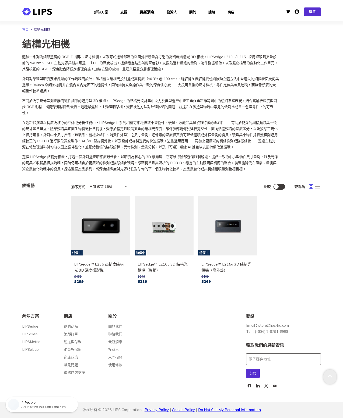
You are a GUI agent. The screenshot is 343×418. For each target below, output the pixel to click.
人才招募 (115, 357)
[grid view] (311, 186)
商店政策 (71, 357)
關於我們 (115, 326)
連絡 (211, 11)
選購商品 (71, 326)
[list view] (317, 186)
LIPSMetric (31, 342)
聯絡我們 (115, 334)
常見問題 (71, 365)
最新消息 (147, 11)
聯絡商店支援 (74, 372)
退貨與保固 (72, 349)
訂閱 (253, 373)
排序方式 (78, 187)
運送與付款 (72, 342)
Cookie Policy (183, 409)
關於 (192, 11)
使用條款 (115, 365)
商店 (231, 11)
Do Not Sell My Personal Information (229, 409)
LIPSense (30, 334)
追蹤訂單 (71, 334)
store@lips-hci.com (273, 325)
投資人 (172, 11)
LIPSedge (30, 326)
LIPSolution (31, 349)
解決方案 (101, 11)
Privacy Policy (157, 409)
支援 (123, 11)
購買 (312, 12)
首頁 (25, 29)
